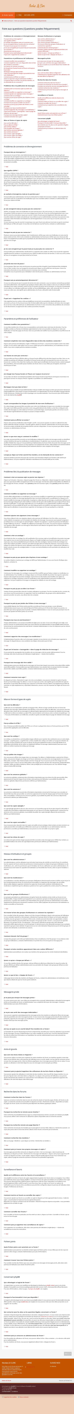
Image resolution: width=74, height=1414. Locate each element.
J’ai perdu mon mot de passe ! (12, 51)
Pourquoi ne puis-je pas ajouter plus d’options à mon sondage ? (19, 98)
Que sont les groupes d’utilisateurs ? (48, 42)
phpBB (19, 395)
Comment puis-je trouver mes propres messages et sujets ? (53, 90)
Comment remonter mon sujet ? (13, 117)
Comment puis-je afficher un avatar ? (14, 77)
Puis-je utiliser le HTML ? (11, 125)
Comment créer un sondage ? (12, 96)
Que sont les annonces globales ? (14, 130)
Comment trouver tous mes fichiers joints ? (50, 115)
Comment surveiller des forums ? (47, 103)
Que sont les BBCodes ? (11, 123)
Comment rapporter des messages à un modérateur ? (19, 110)
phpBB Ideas (25, 1302)
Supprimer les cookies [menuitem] (10, 1397)
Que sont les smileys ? (10, 126)
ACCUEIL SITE (29, 15)
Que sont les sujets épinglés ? (12, 134)
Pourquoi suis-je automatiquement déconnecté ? (18, 53)
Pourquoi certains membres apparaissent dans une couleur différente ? (53, 50)
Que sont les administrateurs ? (47, 39)
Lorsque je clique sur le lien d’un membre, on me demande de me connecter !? (19, 81)
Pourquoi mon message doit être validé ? (16, 115)
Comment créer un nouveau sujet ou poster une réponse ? (18, 89)
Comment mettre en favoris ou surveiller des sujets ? (53, 101)
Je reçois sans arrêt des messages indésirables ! (52, 63)
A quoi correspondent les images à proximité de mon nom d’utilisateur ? (19, 74)
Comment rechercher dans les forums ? (49, 83)
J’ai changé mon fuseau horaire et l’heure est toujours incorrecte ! (19, 69)
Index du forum (6, 1380)
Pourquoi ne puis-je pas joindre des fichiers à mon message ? (18, 105)
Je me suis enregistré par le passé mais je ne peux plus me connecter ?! (20, 48)
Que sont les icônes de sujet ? (12, 137)
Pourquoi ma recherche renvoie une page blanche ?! (53, 86)
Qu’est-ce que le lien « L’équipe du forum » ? (50, 54)
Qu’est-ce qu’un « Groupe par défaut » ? (49, 53)
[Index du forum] (37, 6)
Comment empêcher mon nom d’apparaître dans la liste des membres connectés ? (20, 63)
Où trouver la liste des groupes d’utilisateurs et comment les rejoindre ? (51, 45)
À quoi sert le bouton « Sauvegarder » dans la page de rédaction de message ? (19, 112)
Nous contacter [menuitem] (24, 1397)
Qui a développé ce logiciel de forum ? (49, 121)
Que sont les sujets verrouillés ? (13, 135)
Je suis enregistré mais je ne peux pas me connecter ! (19, 44)
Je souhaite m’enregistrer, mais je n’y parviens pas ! (18, 42)
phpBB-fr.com (12, 1388)
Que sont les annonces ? (11, 132)
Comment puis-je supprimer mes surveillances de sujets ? (52, 106)
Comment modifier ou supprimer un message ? (17, 92)
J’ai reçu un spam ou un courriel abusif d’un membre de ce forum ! (53, 65)
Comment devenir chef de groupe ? (48, 48)
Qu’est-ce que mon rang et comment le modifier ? (18, 79)
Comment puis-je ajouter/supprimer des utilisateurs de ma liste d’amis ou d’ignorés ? (54, 75)
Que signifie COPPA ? (10, 41)
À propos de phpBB (34, 1289)
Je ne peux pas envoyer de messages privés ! (51, 61)
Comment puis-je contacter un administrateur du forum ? (52, 129)
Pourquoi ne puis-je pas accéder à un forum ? (17, 102)
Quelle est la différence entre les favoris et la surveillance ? (51, 98)
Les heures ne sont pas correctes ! (14, 66)
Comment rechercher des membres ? (48, 88)
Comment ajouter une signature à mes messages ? (18, 94)
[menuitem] (19, 15)
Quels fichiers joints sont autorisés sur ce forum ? (52, 113)
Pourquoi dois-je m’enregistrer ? (13, 39)
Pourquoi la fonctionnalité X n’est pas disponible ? (52, 123)
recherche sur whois (47, 1316)
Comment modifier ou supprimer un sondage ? (17, 101)
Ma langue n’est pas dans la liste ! (13, 71)
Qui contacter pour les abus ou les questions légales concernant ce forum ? (53, 125)
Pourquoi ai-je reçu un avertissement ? (15, 108)
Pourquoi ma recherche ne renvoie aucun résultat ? (53, 84)
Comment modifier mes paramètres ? (14, 61)
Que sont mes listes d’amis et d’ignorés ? (49, 73)
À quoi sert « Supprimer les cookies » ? (15, 54)
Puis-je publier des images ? (12, 128)
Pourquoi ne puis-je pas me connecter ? (15, 46)
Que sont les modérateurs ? (46, 41)
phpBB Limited (50, 1285)
